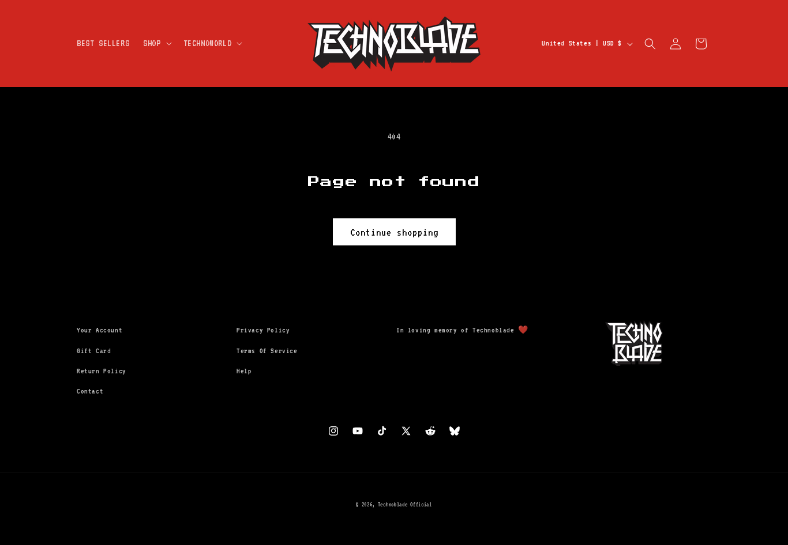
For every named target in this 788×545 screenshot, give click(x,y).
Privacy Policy (263, 330)
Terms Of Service (267, 351)
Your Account (99, 330)
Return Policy (101, 371)
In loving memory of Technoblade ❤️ (462, 330)
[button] (156, 43)
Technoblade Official (405, 504)
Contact (90, 391)
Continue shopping (394, 232)
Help (244, 371)
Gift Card (94, 351)
